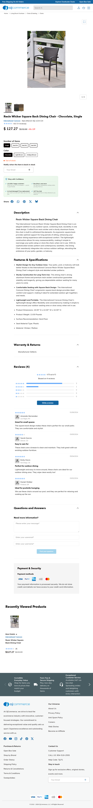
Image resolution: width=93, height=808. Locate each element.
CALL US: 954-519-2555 (59, 755)
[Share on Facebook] (12, 202)
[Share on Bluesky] (36, 202)
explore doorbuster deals (65, 2)
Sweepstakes (9, 778)
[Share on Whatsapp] (18, 202)
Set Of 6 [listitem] (33, 145)
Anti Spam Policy (55, 717)
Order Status (9, 760)
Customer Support (56, 751)
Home (6, 13)
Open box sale (85, 2)
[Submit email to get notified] (29, 169)
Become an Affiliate (56, 731)
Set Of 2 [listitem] (24, 145)
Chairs (42, 13)
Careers (51, 722)
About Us (52, 708)
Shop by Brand (10, 755)
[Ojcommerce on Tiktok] (21, 737)
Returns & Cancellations (14, 769)
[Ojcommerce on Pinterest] (27, 737)
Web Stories (53, 726)
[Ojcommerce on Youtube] (10, 737)
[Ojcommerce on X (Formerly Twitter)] (32, 737)
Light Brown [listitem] (19, 155)
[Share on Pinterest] (24, 202)
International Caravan (12, 121)
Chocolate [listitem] (8, 155)
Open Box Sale (10, 751)
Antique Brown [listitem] (31, 155)
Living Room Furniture (17, 13)
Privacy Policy (54, 713)
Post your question (46, 551)
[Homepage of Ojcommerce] (15, 7)
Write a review (47, 403)
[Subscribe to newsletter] (85, 779)
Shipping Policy (10, 764)
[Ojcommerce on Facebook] (5, 737)
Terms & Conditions (12, 773)
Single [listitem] (7, 145)
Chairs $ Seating (32, 13)
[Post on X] (30, 202)
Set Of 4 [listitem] (15, 145)
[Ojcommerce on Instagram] (16, 737)
